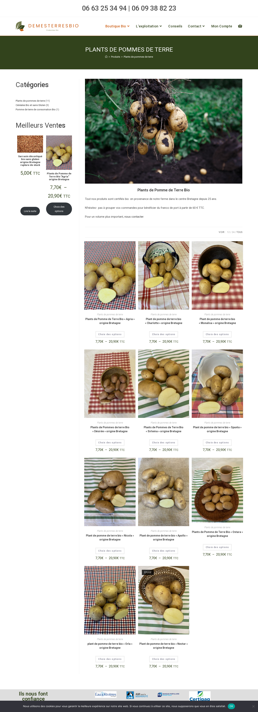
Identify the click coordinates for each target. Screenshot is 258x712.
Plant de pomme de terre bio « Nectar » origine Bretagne (163, 645)
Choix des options (109, 334)
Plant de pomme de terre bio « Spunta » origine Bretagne (217, 429)
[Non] (253, 706)
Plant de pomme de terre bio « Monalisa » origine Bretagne (217, 321)
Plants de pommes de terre (138, 56)
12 (228, 232)
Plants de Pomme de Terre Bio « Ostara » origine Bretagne (217, 533)
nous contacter (133, 216)
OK (231, 706)
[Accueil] (106, 56)
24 (233, 232)
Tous (239, 232)
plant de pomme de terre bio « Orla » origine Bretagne (109, 645)
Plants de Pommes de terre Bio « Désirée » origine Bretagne (109, 429)
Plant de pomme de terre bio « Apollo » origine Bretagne (164, 537)
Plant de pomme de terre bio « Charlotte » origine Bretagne (163, 321)
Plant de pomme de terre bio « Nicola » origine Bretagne (110, 537)
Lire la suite (30, 211)
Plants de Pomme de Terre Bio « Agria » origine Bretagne (110, 321)
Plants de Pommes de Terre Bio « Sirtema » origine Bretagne (163, 429)
